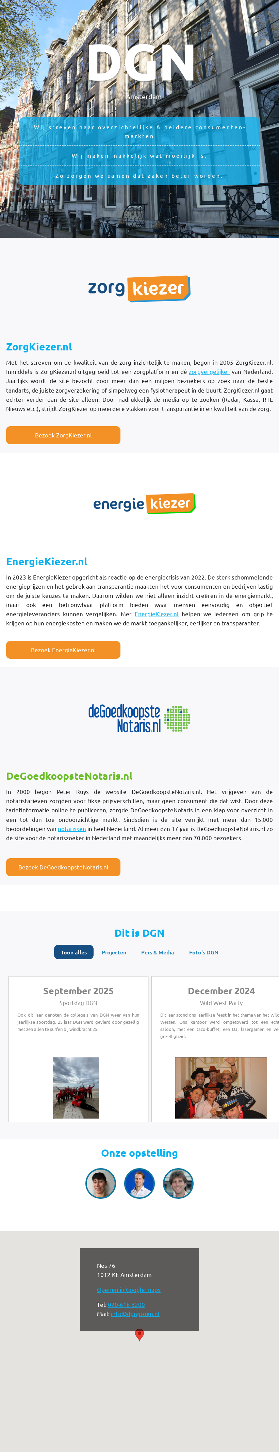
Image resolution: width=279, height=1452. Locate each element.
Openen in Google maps (129, 1289)
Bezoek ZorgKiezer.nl (63, 434)
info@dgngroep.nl (135, 1313)
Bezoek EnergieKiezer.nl (63, 649)
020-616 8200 (126, 1304)
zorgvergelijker (209, 371)
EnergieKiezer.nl (157, 613)
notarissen (72, 828)
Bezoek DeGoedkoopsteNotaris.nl (63, 866)
